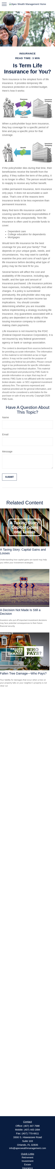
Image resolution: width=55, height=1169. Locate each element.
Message (7, 451)
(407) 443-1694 (32, 1129)
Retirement (27, 1157)
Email (5, 434)
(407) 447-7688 (31, 1126)
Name (5, 417)
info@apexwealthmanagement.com (27, 1148)
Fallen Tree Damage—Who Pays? (23, 673)
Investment (27, 1161)
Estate (27, 1164)
